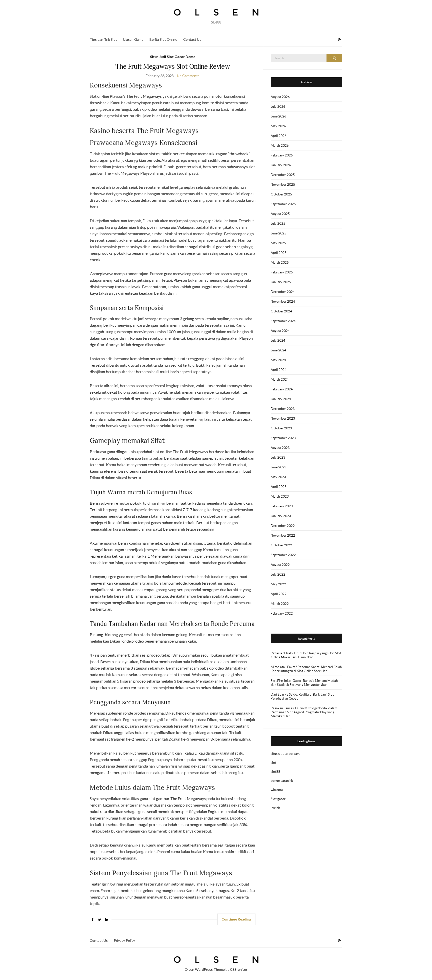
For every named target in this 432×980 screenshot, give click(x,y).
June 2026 (278, 116)
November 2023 (283, 418)
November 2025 (283, 184)
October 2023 (281, 428)
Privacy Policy (124, 940)
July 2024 (278, 340)
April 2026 (278, 136)
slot (273, 763)
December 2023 (283, 409)
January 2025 (281, 282)
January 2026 (281, 165)
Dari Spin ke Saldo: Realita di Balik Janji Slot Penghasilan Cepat (302, 696)
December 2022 (283, 526)
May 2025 (278, 243)
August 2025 (280, 214)
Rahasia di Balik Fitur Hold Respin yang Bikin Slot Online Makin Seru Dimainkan (306, 655)
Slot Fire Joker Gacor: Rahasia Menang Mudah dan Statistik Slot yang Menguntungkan (304, 683)
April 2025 (278, 253)
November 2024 (283, 301)
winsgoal (277, 790)
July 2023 (278, 457)
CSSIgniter (238, 969)
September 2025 (283, 204)
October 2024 (281, 311)
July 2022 (278, 574)
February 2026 (282, 155)
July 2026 (278, 106)
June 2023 (278, 467)
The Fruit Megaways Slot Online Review (172, 66)
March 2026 (280, 145)
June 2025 (278, 233)
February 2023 (282, 506)
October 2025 (281, 194)
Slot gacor (278, 799)
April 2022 (278, 594)
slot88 (275, 772)
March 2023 (280, 496)
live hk (275, 808)
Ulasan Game (133, 39)
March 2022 (280, 604)
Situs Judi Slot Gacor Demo (173, 56)
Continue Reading (236, 919)
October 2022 (281, 545)
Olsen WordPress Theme (205, 969)
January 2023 (281, 516)
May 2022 (278, 584)
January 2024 (281, 399)
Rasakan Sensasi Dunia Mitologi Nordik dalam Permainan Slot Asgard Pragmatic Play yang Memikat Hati (304, 712)
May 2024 (278, 360)
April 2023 (278, 487)
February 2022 (282, 613)
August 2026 (280, 97)
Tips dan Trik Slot (103, 39)
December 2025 (283, 175)
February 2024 (282, 389)
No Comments (188, 75)
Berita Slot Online (163, 39)
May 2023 (278, 477)
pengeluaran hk (282, 781)
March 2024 (280, 379)
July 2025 (278, 223)
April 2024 (278, 370)
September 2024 (283, 321)
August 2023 (280, 448)
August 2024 (280, 331)
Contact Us (192, 39)
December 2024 (283, 292)
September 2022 (283, 555)
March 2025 (280, 262)
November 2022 (283, 535)
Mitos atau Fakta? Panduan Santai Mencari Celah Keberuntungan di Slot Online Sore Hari (306, 669)
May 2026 (278, 126)
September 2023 (283, 438)
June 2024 (278, 350)
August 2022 (280, 565)
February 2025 (282, 272)
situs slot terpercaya (285, 754)
